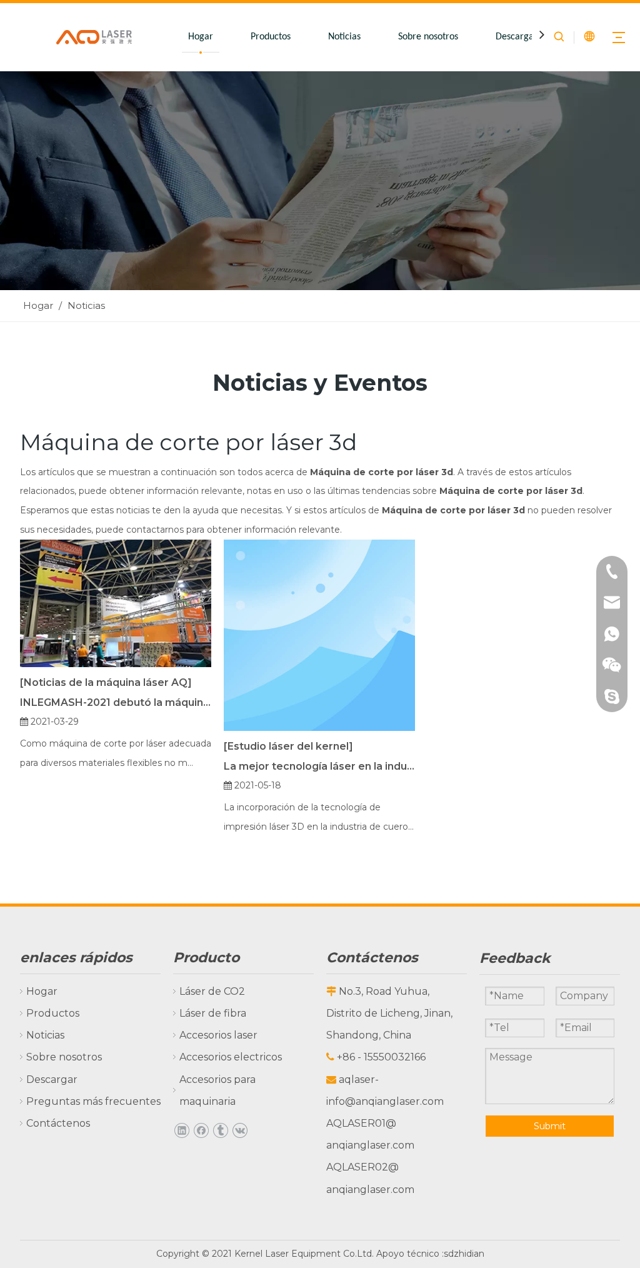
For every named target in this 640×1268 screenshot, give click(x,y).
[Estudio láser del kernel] (288, 746)
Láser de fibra (212, 1013)
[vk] (240, 1130)
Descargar (517, 37)
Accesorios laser (218, 1035)
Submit (550, 1126)
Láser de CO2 (212, 991)
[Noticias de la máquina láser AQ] (106, 682)
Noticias (344, 37)
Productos (271, 37)
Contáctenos (58, 1123)
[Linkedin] (181, 1130)
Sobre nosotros (428, 37)
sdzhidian (464, 1253)
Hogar (200, 37)
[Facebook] (201, 1130)
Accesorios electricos (230, 1057)
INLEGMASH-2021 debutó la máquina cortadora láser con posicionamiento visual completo (115, 702)
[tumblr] (220, 1130)
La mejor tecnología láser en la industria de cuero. (319, 766)
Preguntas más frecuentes (93, 1101)
